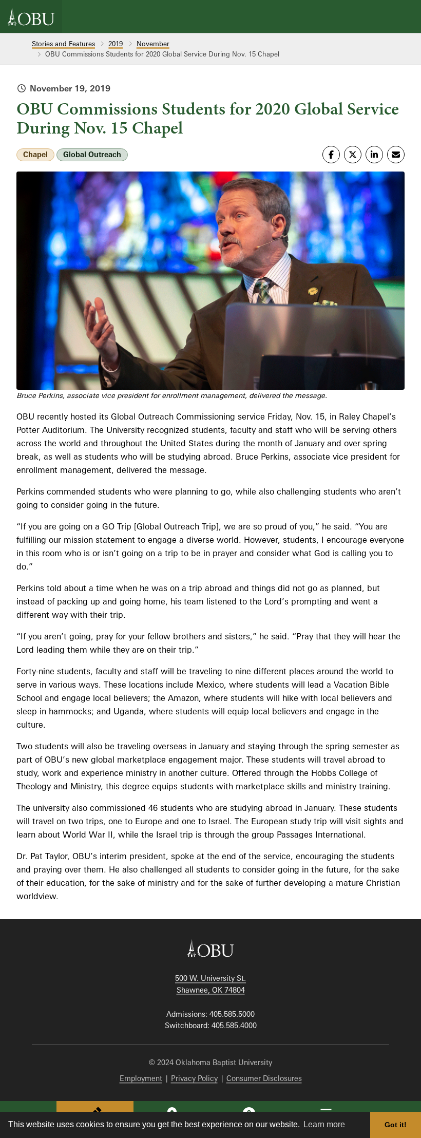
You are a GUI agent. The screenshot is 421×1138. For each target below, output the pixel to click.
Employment (141, 1078)
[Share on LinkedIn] (374, 154)
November (153, 44)
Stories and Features (63, 44)
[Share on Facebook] (331, 154)
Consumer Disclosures (264, 1078)
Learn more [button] (324, 1124)
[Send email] (396, 154)
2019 (115, 44)
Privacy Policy (194, 1078)
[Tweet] (353, 154)
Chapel (35, 154)
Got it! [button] (396, 1125)
